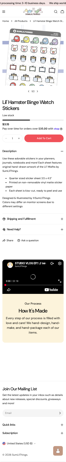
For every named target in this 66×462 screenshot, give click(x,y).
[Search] (56, 11)
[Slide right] (37, 91)
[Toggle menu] (3, 11)
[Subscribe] (60, 413)
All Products (21, 21)
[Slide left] (28, 91)
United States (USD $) (20, 443)
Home (5, 21)
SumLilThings (19, 454)
